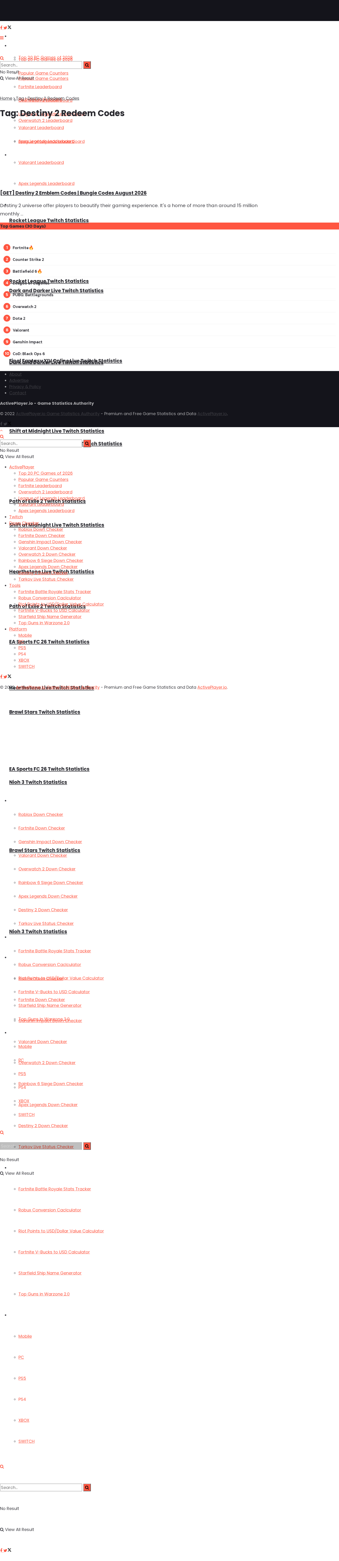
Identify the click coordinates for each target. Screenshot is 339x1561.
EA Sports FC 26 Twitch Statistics (49, 641)
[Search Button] (2, 1466)
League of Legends (31, 283)
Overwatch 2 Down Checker (47, 1063)
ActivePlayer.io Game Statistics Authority (58, 414)
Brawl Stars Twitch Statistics (44, 712)
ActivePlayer (21, 36)
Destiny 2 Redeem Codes (53, 98)
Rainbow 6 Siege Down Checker (50, 1084)
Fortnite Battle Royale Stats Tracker (54, 1189)
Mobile (25, 1336)
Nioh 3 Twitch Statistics (38, 931)
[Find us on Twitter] (7, 1550)
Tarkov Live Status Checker (46, 923)
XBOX (23, 1420)
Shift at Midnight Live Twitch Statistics (56, 431)
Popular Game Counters (43, 73)
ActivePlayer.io (212, 414)
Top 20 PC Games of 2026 (45, 59)
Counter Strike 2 (28, 259)
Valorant (21, 330)
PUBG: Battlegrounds (33, 295)
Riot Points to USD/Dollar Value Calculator (61, 1231)
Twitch (16, 517)
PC (21, 1357)
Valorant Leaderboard (41, 504)
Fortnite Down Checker (41, 828)
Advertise (19, 380)
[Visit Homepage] (18, 11)
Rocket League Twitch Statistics (49, 220)
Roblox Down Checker (40, 814)
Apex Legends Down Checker (48, 1105)
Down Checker (22, 800)
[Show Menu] (1, 38)
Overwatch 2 (24, 306)
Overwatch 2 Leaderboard (45, 492)
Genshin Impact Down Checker (50, 842)
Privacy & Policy (25, 386)
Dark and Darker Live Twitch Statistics (56, 290)
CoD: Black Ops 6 (29, 353)
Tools (14, 937)
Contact (17, 393)
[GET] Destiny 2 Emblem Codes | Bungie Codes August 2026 (73, 193)
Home (6, 98)
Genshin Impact (27, 342)
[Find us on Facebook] (1, 1550)
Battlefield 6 (25, 271)
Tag (20, 98)
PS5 (22, 1378)
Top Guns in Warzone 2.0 (44, 1294)
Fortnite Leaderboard (40, 87)
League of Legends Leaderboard (51, 498)
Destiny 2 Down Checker (43, 1126)
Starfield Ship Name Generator (50, 1273)
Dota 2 (19, 318)
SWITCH (26, 1441)
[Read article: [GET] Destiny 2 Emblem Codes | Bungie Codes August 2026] (129, 154)
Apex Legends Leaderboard (46, 510)
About (15, 374)
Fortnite (21, 248)
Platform (17, 1315)
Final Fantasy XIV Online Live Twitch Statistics (65, 360)
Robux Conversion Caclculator (49, 1210)
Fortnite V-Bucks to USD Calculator (54, 1252)
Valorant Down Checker (42, 1042)
